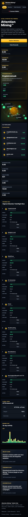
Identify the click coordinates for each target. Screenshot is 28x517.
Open (18, 227)
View (18, 224)
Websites (10, 7)
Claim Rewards (17, 7)
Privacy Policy (5, 514)
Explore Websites (14, 40)
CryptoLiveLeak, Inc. (15, 514)
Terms (18, 511)
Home (4, 7)
